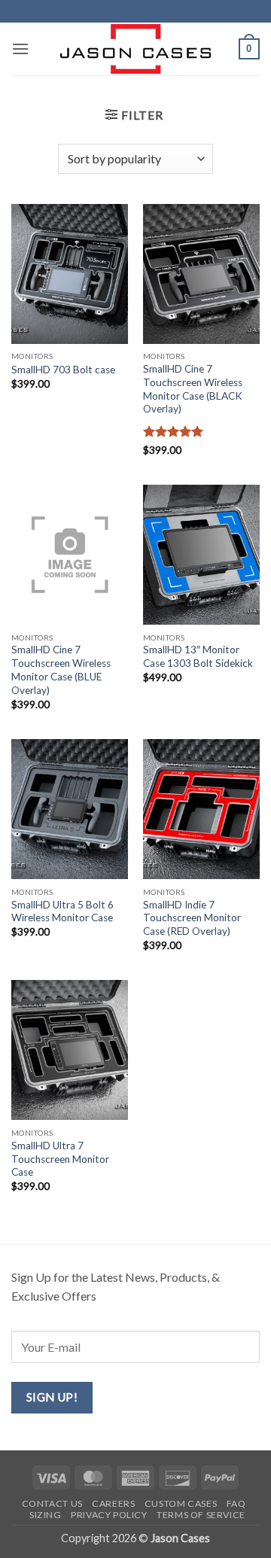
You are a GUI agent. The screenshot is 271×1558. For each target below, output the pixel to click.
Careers (113, 1503)
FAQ (236, 1503)
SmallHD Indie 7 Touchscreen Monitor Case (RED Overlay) (192, 918)
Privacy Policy (109, 1514)
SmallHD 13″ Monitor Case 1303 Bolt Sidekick (198, 656)
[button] (20, 48)
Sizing (45, 1514)
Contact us (52, 1503)
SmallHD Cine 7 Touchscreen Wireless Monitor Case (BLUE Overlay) (61, 669)
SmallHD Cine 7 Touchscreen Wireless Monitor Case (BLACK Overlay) (192, 389)
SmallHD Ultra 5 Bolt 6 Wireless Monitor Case (62, 911)
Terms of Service (201, 1514)
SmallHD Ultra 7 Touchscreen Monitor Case (60, 1159)
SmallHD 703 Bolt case (63, 370)
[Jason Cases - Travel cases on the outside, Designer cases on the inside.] (135, 49)
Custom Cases (181, 1503)
